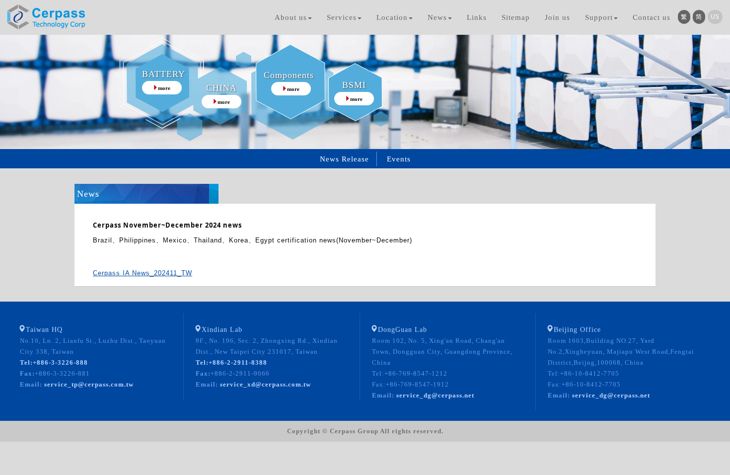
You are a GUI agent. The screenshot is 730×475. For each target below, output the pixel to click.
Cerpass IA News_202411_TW (142, 273)
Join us (557, 17)
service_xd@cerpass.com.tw (264, 384)
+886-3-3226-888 (54, 362)
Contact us (651, 17)
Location (392, 17)
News (437, 17)
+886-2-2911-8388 (231, 362)
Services (342, 17)
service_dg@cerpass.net (434, 395)
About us (291, 17)
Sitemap (516, 17)
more (164, 88)
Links (477, 17)
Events (399, 159)
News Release (344, 159)
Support (599, 17)
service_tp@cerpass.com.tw (88, 384)
